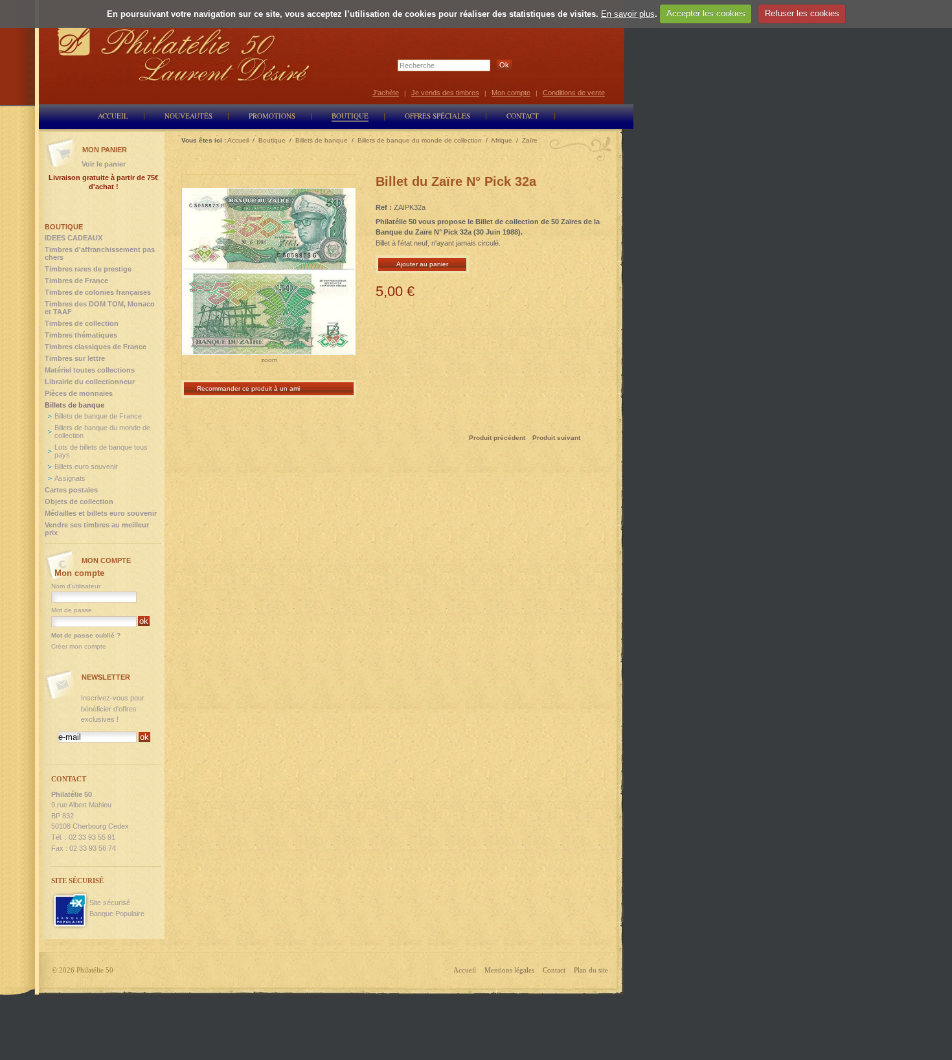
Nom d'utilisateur (75, 586)
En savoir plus (628, 13)
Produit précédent (497, 437)
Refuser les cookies (802, 13)
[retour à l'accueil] (184, 53)
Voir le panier (104, 164)
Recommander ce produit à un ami (248, 388)
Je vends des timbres (445, 93)
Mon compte (511, 93)
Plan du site (591, 970)
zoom (269, 359)
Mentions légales (509, 970)
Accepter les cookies (705, 13)
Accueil (464, 970)
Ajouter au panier (422, 264)
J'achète (385, 93)
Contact (554, 970)
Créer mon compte (78, 646)
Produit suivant (556, 437)
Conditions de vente (574, 93)
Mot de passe (71, 610)
